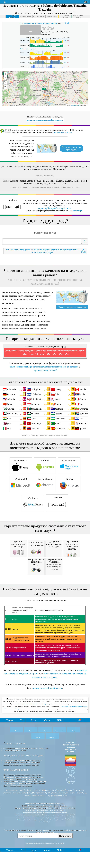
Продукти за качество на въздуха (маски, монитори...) (25, 781)
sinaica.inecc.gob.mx (62, 132)
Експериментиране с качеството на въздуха (21, 762)
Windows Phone (69, 460)
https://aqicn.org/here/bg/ (45, 175)
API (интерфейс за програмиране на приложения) (24, 783)
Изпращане (65, 836)
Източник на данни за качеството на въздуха (22, 775)
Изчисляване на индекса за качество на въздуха (23, 777)
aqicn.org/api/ (77, 211)
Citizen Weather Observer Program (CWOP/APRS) (44, 804)
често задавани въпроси (16, 769)
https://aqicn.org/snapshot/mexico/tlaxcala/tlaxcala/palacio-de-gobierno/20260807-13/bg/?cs (45, 187)
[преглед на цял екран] (68, 23)
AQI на (38, 23)
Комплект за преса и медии (14, 750)
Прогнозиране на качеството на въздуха (20, 779)
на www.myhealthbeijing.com (47, 688)
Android (45, 460)
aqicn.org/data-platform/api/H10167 (55, 208)
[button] (44, 90)
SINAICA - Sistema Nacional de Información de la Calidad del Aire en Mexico (45, 808)
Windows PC (21, 479)
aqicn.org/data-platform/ (45, 370)
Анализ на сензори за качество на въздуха (20, 765)
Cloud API (57, 497)
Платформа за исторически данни (17, 786)
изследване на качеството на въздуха (23, 755)
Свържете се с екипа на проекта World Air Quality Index (26, 748)
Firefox (69, 479)
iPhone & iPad (20, 460)
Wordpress (33, 498)
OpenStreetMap (75, 105)
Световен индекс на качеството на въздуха (32, 704)
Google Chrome (45, 479)
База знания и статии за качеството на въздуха (22, 760)
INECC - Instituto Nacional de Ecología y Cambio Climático (44, 806)
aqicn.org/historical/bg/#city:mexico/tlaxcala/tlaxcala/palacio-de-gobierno (44, 366)
